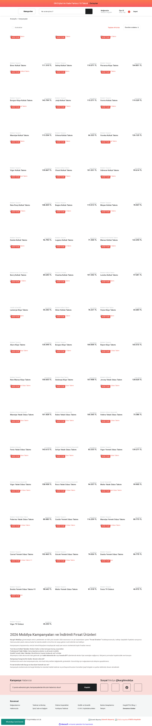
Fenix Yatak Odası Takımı (20, 450)
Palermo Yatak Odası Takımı (22, 519)
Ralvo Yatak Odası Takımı (65, 415)
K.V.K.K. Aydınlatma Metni (86, 708)
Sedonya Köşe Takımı (64, 380)
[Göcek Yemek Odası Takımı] (76, 537)
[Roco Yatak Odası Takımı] (76, 467)
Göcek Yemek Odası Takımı (66, 554)
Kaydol (87, 687)
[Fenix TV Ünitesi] (121, 572)
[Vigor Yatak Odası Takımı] (31, 467)
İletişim (102, 708)
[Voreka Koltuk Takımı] (121, 118)
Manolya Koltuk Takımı (19, 135)
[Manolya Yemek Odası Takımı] (121, 502)
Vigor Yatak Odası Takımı (20, 484)
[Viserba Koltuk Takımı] (76, 258)
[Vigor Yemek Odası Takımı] (121, 432)
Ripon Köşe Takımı (108, 345)
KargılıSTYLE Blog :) (129, 705)
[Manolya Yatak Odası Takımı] (31, 398)
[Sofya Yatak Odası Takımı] (76, 432)
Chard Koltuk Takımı (63, 170)
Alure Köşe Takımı (17, 345)
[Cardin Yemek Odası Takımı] (76, 502)
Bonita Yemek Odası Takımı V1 (23, 589)
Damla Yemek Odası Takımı (111, 554)
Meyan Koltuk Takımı (109, 205)
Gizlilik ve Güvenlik (84, 705)
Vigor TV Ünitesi (17, 624)
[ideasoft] (63, 724)
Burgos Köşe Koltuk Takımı (21, 100)
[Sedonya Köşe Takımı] (76, 363)
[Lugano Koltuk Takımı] (76, 223)
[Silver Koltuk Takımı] (76, 293)
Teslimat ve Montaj (39, 705)
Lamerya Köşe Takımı (19, 310)
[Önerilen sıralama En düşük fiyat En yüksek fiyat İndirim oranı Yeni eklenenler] (131, 28)
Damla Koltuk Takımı (18, 240)
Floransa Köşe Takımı (109, 65)
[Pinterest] (127, 687)
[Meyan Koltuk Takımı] (121, 188)
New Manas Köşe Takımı (20, 380)
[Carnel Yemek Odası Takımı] (31, 537)
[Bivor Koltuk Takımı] (31, 48)
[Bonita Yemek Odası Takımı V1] (31, 572)
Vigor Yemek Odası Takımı (111, 450)
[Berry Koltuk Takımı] (31, 258)
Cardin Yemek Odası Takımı (66, 519)
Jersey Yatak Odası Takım (111, 380)
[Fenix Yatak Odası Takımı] (31, 432)
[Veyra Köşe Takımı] (121, 293)
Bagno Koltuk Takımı (63, 205)
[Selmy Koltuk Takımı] (76, 48)
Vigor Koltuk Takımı (18, 170)
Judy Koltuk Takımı (63, 100)
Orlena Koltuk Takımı (64, 135)
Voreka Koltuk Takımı (109, 135)
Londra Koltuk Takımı (109, 275)
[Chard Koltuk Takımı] (76, 153)
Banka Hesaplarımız (107, 705)
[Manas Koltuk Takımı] (121, 223)
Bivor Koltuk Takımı (18, 65)
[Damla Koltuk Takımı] (31, 223)
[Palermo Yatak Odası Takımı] (31, 502)
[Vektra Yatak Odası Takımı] (121, 398)
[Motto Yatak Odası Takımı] (121, 467)
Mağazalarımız (15, 705)
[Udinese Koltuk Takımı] (121, 153)
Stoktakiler (18, 27)
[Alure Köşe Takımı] (31, 328)
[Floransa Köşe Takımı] (121, 48)
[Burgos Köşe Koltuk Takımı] (31, 83)
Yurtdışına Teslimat (61, 708)
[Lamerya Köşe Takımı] (31, 293)
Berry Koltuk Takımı (18, 275)
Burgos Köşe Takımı (63, 345)
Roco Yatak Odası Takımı (65, 484)
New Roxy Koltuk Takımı (20, 205)
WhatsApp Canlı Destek (14, 722)
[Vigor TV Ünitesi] (31, 607)
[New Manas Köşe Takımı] (31, 363)
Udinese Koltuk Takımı (109, 170)
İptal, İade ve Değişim (40, 708)
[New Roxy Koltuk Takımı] (31, 188)
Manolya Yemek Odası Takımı (112, 519)
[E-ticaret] (76, 724)
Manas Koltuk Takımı (109, 240)
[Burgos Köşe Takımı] (76, 328)
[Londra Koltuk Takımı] (121, 258)
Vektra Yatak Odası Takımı (111, 415)
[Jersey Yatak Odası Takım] (121, 363)
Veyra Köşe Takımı (108, 310)
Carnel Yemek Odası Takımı (21, 554)
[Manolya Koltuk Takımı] (31, 118)
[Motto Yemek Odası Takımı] (76, 572)
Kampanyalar (23, 19)
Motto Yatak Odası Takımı (111, 484)
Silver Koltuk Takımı (63, 310)
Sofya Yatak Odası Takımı (65, 450)
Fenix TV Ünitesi (107, 589)
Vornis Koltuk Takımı (108, 100)
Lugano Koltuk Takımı (64, 240)
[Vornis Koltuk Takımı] (121, 83)
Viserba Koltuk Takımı (64, 275)
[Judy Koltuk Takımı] (76, 83)
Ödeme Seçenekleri (62, 705)
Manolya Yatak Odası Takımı (22, 415)
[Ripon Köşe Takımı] (121, 328)
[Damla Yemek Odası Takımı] (121, 537)
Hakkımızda (14, 708)
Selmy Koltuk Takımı (63, 65)
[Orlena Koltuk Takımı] (76, 118)
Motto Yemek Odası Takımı (66, 589)
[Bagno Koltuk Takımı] (76, 188)
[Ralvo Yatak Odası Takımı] (76, 398)
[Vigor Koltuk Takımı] (31, 153)
